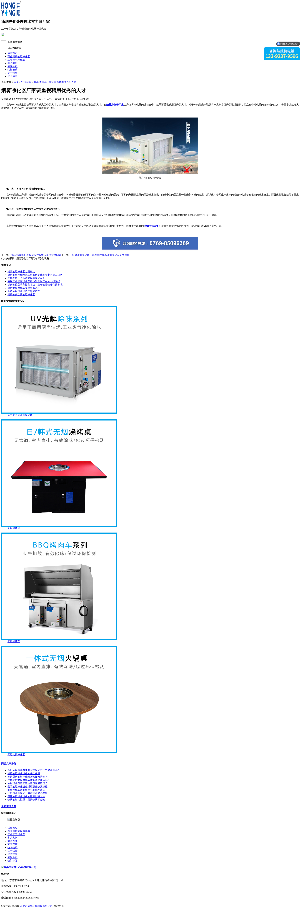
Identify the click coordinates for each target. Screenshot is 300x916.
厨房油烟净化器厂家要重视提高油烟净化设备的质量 (100, 255)
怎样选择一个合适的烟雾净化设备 (26, 278)
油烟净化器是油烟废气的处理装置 (26, 789)
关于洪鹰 (13, 73)
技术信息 (13, 847)
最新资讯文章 (8, 806)
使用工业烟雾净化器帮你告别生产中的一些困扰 (34, 281)
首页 (16, 82)
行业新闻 (26, 82)
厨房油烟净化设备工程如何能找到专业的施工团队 (35, 274)
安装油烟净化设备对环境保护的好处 (28, 786)
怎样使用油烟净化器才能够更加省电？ (29, 780)
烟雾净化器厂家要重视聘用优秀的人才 (55, 82)
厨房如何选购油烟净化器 (21, 294)
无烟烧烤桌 (14, 528)
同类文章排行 (8, 763)
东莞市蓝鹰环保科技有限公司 (36, 906)
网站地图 (13, 857)
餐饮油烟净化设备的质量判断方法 (26, 796)
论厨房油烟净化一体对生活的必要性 (28, 793)
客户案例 (13, 63)
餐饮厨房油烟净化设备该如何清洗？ (28, 776)
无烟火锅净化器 (16, 754)
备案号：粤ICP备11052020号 (17, 911)
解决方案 (13, 66)
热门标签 (13, 860)
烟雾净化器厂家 (115, 104)
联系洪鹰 (13, 76)
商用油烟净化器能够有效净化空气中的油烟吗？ (34, 770)
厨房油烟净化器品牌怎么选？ (24, 288)
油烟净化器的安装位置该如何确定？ (28, 783)
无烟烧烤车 (14, 641)
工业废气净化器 (16, 59)
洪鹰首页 (13, 53)
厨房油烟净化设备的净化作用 (24, 773)
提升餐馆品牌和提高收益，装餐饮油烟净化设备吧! (35, 284)
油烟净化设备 (151, 226)
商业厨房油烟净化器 (19, 56)
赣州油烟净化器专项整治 (21, 271)
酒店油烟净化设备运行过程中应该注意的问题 (36, 255)
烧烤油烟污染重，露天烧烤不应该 (26, 799)
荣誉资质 (13, 69)
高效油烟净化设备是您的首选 (24, 291)
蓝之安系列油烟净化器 (20, 415)
